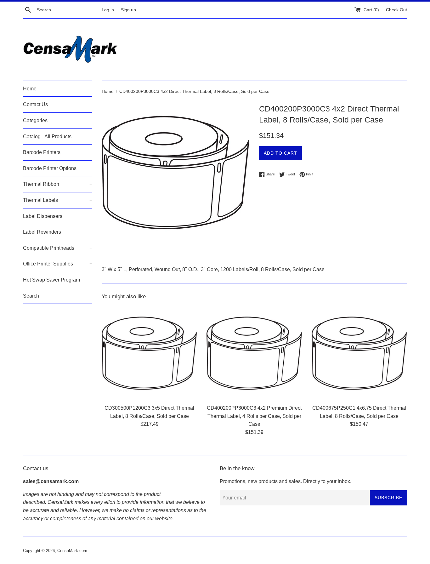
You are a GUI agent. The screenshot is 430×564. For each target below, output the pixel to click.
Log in (108, 9)
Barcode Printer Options (49, 168)
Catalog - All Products (47, 136)
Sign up (128, 9)
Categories (35, 120)
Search (31, 296)
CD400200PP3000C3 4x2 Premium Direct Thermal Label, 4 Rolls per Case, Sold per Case (254, 416)
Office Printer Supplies (57, 263)
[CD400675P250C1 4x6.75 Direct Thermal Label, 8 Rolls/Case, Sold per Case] (359, 353)
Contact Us (35, 104)
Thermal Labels (57, 200)
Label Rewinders (42, 232)
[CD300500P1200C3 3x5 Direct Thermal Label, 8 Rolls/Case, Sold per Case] (149, 353)
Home (30, 88)
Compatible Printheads (57, 248)
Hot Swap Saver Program (51, 279)
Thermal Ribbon (57, 184)
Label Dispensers (42, 216)
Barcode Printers (41, 152)
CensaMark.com (72, 550)
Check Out (396, 9)
